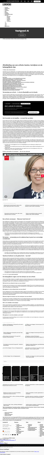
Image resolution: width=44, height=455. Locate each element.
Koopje (38, 407)
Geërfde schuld (24, 407)
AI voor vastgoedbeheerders (20, 427)
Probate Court (10, 408)
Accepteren (8, 454)
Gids (7, 69)
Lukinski (29, 75)
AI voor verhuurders (18, 429)
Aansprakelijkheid (8, 407)
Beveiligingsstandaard (32, 429)
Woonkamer (23, 408)
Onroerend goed (12, 69)
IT (23, 445)
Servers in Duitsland (30, 425)
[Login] (6, 23)
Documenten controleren (18, 433)
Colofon (41, 431)
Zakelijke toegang (31, 430)
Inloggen (41, 424)
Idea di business (30, 407)
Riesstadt (15, 408)
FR (18, 445)
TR (27, 445)
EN (16, 445)
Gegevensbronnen (31, 428)
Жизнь (27, 408)
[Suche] (6, 25)
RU (25, 445)
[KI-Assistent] (5, 22)
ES (20, 445)
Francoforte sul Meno (16, 407)
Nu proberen (22, 35)
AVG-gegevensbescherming (32, 427)
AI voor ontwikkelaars (19, 425)
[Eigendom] (7, 5)
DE (14, 445)
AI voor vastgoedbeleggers (20, 431)
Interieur (35, 407)
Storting (19, 408)
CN (29, 445)
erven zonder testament (13, 274)
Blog (41, 436)
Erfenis (5, 69)
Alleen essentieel (3, 454)
